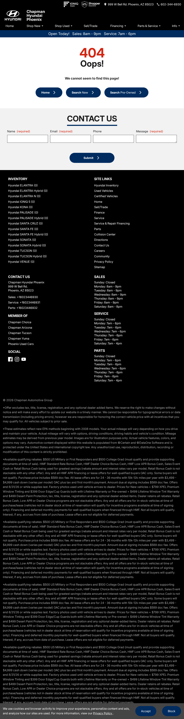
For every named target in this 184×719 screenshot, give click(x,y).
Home (10, 26)
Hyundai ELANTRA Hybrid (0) (28, 190)
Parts (97, 229)
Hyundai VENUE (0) (21, 261)
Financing (116, 26)
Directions (101, 240)
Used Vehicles (103, 190)
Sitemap (99, 267)
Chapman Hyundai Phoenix (36, 15)
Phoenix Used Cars (21, 344)
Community (102, 256)
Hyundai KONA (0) (20, 207)
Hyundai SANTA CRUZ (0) (25, 223)
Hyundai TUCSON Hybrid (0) (27, 256)
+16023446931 (30, 302)
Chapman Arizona (20, 327)
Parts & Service (148, 26)
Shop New (33, 26)
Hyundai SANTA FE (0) (23, 229)
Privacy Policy (103, 261)
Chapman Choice (19, 322)
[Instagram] (17, 359)
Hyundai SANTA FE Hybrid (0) (28, 234)
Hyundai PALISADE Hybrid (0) (28, 218)
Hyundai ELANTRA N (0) (24, 196)
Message (149, 131)
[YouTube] (24, 359)
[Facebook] (10, 359)
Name (18, 131)
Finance (99, 212)
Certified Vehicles (106, 196)
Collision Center (105, 234)
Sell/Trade (90, 26)
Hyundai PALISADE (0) (23, 212)
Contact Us (101, 245)
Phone (97, 131)
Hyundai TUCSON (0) (22, 250)
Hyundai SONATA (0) (22, 240)
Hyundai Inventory (106, 185)
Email (61, 131)
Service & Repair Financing (112, 223)
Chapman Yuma (18, 338)
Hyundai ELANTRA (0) (23, 185)
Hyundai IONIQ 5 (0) (21, 201)
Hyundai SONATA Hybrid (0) (27, 245)
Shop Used (62, 26)
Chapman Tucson (19, 333)
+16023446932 (27, 308)
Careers (99, 250)
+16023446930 (27, 297)
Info (174, 26)
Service (99, 218)
